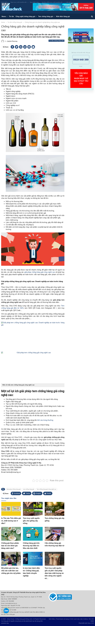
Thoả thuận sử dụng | (63, 619)
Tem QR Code (34, 2)
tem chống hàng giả (28, 489)
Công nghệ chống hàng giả (25, 16)
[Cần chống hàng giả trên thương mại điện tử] (54, 534)
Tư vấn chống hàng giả (56, 40)
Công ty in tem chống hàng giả (9, 612)
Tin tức (11, 16)
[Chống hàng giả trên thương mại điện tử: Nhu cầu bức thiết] (33, 534)
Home (4, 16)
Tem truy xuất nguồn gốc (19, 2)
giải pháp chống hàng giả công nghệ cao (39, 272)
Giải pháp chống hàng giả (14, 489)
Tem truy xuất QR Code (25, 612)
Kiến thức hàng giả (63, 16)
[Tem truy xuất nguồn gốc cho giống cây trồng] (33, 509)
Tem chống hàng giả (45, 16)
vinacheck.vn (19, 621)
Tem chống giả (10, 614)
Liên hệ (68, 2)
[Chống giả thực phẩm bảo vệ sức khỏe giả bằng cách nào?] (11, 534)
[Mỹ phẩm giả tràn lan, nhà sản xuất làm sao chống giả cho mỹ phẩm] (11, 559)
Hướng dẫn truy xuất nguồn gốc (52, 2)
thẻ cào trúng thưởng (45, 420)
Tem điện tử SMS (38, 612)
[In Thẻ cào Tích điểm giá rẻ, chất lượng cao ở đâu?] (11, 509)
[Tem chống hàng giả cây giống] (54, 509)
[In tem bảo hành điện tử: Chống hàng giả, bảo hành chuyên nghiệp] (33, 559)
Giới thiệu (4, 2)
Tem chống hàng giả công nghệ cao (46, 489)
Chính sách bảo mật (76, 619)
